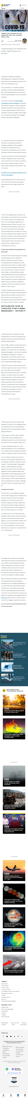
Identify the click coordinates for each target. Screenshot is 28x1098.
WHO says (4, 598)
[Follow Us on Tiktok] (14, 1036)
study (10, 352)
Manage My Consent (6, 993)
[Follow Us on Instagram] (7, 1036)
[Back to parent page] (3, 7)
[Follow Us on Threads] (18, 1036)
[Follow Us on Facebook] (3, 1036)
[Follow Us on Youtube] (11, 1036)
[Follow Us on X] (22, 1036)
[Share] (2, 41)
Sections (22, 8)
